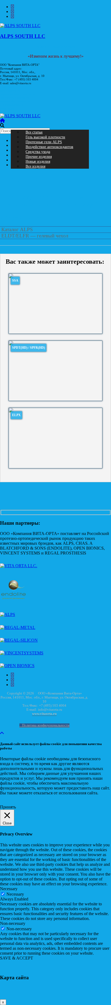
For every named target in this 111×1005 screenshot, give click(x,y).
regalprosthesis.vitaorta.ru (17, 94)
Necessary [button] (9, 888)
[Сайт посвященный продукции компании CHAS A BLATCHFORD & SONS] (13, 601)
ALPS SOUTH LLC (22, 36)
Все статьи (34, 132)
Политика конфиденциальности (46, 725)
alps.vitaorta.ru (10, 90)
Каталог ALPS (17, 229)
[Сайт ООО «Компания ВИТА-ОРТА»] (18, 565)
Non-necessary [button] (12, 923)
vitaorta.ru (7, 86)
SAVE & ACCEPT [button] (16, 958)
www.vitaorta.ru (44, 714)
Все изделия (35, 166)
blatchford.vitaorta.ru (14, 97)
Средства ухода (38, 152)
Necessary (15, 894)
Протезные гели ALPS (44, 142)
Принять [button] (8, 807)
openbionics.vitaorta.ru (15, 101)
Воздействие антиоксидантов (49, 147)
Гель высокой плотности (45, 137)
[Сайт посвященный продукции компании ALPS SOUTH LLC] (7, 614)
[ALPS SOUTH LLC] (20, 115)
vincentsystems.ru (11, 104)
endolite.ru (7, 108)
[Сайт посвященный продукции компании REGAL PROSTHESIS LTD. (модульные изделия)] (17, 627)
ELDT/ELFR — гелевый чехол (34, 236)
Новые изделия (38, 161)
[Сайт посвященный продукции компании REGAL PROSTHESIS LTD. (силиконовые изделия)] (19, 640)
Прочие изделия (39, 157)
